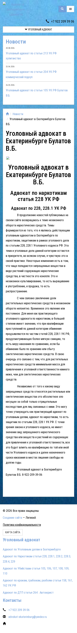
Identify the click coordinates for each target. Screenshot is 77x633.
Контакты (12, 600)
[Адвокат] (22, 158)
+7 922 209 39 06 (62, 21)
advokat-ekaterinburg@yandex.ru (27, 617)
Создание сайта (12, 517)
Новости (16, 41)
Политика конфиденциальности (22, 525)
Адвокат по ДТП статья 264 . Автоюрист (28, 592)
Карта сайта (12, 532)
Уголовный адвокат (39, 29)
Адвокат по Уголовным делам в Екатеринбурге (32, 549)
